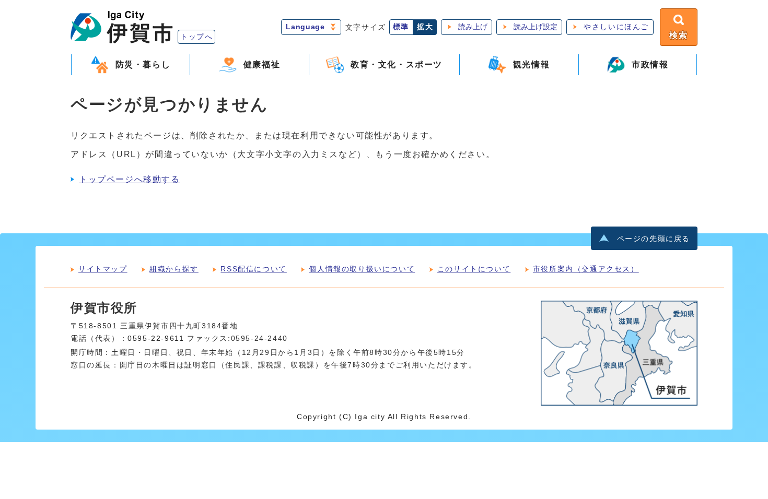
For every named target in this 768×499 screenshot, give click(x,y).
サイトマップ (102, 269)
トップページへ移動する (129, 179)
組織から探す (174, 269)
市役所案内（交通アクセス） (586, 269)
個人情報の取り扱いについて (362, 269)
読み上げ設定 (535, 27)
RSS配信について (253, 269)
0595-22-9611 (155, 338)
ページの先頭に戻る (653, 239)
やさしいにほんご (616, 27)
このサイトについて (473, 269)
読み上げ (472, 27)
